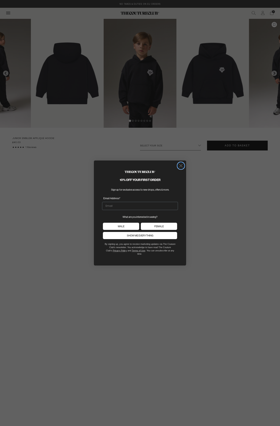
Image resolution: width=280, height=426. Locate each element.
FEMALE (159, 226)
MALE (121, 226)
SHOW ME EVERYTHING (140, 235)
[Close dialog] (180, 165)
